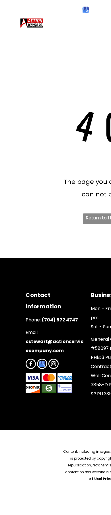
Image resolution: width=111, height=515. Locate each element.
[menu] (8, 11)
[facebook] (73, 10)
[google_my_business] (85, 10)
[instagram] (53, 364)
